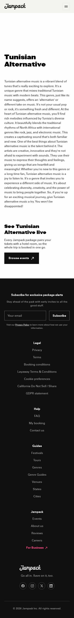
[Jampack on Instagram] (32, 585)
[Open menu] (66, 6)
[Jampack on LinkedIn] (51, 585)
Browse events (19, 258)
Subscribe (59, 316)
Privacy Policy (22, 325)
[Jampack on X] (41, 585)
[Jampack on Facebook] (23, 585)
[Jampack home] (15, 6)
